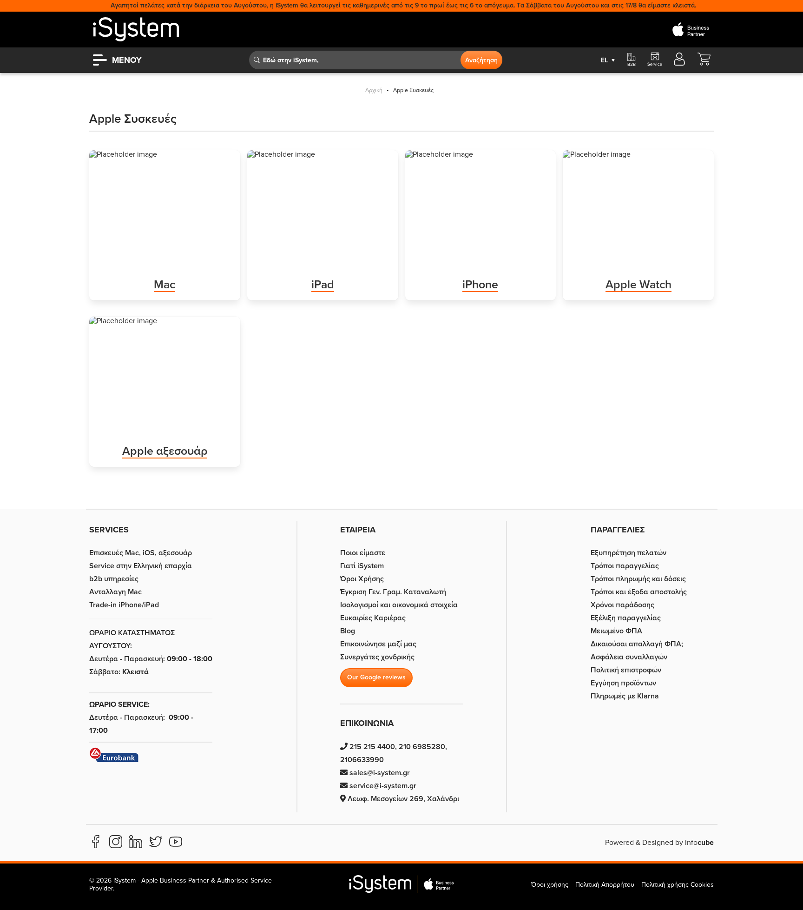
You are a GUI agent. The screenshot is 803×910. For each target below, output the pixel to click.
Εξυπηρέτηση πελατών (628, 553)
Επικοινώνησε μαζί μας (378, 644)
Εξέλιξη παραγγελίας (626, 618)
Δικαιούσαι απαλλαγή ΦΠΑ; (637, 644)
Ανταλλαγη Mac (115, 592)
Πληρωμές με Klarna (625, 696)
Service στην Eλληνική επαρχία (140, 566)
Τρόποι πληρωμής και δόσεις (638, 579)
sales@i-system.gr (379, 772)
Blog (347, 631)
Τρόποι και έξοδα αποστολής (639, 592)
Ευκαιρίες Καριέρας (373, 618)
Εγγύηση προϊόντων (623, 683)
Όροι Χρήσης (362, 579)
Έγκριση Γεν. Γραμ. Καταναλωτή (393, 592)
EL (608, 60)
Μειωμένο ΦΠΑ (616, 631)
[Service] (654, 60)
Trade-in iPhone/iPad (124, 605)
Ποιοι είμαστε (362, 553)
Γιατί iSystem (362, 566)
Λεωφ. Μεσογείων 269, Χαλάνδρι (402, 799)
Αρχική (373, 90)
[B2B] (631, 60)
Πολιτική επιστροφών (626, 670)
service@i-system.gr (382, 785)
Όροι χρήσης (549, 885)
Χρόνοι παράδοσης (622, 605)
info (699, 842)
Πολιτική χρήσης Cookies (677, 885)
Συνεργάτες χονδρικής (377, 657)
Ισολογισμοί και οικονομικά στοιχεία (399, 605)
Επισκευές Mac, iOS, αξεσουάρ (140, 553)
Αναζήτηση (481, 60)
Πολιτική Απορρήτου (604, 885)
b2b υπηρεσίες (113, 579)
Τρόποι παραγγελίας (625, 566)
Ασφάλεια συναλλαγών (629, 657)
